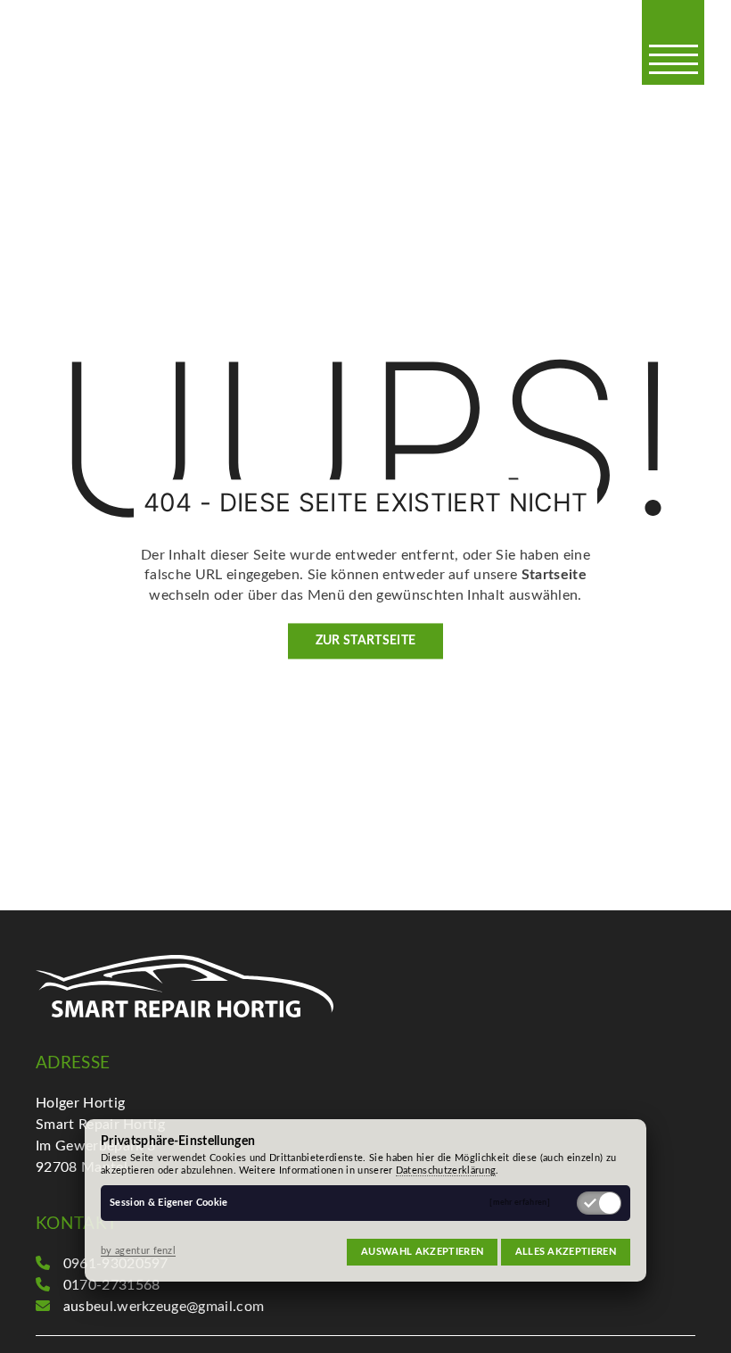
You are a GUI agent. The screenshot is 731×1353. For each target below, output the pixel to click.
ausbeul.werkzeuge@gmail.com (164, 1306)
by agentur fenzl (138, 1251)
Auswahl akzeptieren (422, 1252)
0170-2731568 (111, 1285)
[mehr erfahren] (519, 1203)
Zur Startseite (365, 641)
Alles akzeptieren (565, 1252)
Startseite (554, 576)
